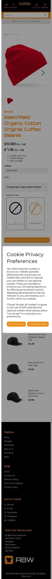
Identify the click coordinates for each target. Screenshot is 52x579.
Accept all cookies (38, 324)
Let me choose (16, 324)
